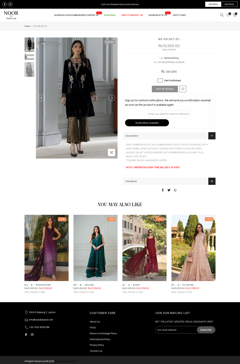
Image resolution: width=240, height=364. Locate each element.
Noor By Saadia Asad (66, 361)
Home (27, 26)
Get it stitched (172, 80)
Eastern (213, 4)
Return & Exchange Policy (103, 333)
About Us (95, 321)
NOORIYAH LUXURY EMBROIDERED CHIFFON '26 (77, 15)
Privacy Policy (97, 344)
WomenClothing (171, 58)
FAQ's (93, 327)
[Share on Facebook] (162, 190)
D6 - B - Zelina (83, 284)
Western (229, 4)
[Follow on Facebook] (4, 4)
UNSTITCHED (179, 15)
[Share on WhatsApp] (175, 190)
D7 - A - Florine (182, 284)
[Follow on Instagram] (10, 4)
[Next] (112, 98)
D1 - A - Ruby (131, 284)
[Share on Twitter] (169, 190)
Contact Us (96, 350)
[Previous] (41, 98)
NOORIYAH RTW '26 (159, 15)
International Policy (100, 339)
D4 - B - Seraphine (37, 284)
